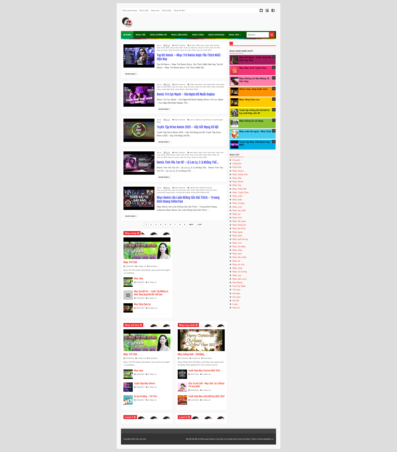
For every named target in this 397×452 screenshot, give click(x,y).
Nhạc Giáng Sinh (240, 174)
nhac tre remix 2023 (199, 157)
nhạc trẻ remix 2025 (202, 87)
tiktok (159, 122)
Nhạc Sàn (234, 35)
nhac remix (205, 45)
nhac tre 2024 (203, 48)
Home (128, 35)
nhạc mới (219, 152)
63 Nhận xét (152, 308)
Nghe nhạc (130, 74)
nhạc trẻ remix (174, 50)
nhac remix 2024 (163, 48)
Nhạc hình (237, 217)
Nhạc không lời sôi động (251, 121)
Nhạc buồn (166, 10)
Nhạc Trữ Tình (130, 262)
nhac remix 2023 (182, 155)
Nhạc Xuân (237, 196)
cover (192, 120)
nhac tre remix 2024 (187, 50)
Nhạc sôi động (238, 246)
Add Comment (179, 45)
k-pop (234, 304)
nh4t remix (211, 152)
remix (159, 89)
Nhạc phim (237, 235)
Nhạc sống (237, 250)
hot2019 (198, 120)
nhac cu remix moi (164, 190)
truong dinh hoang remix (166, 192)
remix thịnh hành (168, 89)
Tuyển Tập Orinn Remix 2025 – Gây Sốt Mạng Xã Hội (187, 127)
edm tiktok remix (196, 152)
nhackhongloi (218, 120)
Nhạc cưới (237, 207)
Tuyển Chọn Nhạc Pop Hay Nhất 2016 (204, 370)
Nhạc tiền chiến (239, 257)
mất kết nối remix (205, 188)
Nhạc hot (236, 214)
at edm (192, 45)
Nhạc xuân (144, 10)
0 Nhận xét (142, 266)
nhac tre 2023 (162, 157)
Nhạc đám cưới (239, 279)
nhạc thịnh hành (209, 84)
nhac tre (187, 48)
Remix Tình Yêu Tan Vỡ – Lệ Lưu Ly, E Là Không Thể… (188, 162)
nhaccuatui (263, 439)
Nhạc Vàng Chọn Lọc (142, 304)
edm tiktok (198, 84)
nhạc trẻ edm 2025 (164, 87)
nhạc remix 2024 (176, 48)
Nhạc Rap (236, 178)
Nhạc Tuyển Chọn (240, 192)
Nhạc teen (237, 253)
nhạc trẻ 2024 (215, 48)
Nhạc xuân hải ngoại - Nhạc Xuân (255, 131)
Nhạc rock (237, 243)
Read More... (154, 266)
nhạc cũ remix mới (178, 190)
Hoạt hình (236, 167)
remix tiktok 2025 (191, 89)
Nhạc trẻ (140, 35)
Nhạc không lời (158, 35)
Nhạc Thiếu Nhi (239, 189)
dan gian (236, 293)
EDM (198, 45)
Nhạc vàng (198, 35)
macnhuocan (207, 120)
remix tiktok (179, 89)
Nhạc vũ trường (239, 271)
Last (199, 224)
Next (191, 224)
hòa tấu (235, 300)
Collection (236, 163)
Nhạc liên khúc (179, 35)
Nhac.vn (270, 439)
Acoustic (236, 160)
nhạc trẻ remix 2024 (203, 50)
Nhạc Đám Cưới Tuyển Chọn (253, 68)
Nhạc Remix (214, 45)
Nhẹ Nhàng (237, 282)
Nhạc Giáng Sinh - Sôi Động (191, 354)
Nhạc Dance (237, 171)
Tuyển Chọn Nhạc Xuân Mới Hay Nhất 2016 (206, 396)
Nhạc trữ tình (179, 10)
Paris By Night (238, 286)
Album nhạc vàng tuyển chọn (253, 89)
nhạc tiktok (220, 84)
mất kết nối (194, 188)
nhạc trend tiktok (217, 87)
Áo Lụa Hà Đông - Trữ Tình (145, 396)
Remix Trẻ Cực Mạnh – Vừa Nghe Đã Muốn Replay (186, 94)
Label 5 (129, 417)
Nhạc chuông (238, 203)
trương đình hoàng (183, 192)
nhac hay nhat (140, 439)
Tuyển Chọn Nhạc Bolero (144, 383)
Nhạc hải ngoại (216, 35)
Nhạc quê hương (129, 10)
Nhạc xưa (155, 10)
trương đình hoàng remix (200, 192)
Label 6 (183, 417)
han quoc (236, 297)
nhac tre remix (162, 50)
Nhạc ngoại (237, 232)
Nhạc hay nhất (187, 325)
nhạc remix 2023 (196, 155)
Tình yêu (236, 289)
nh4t (204, 152)
